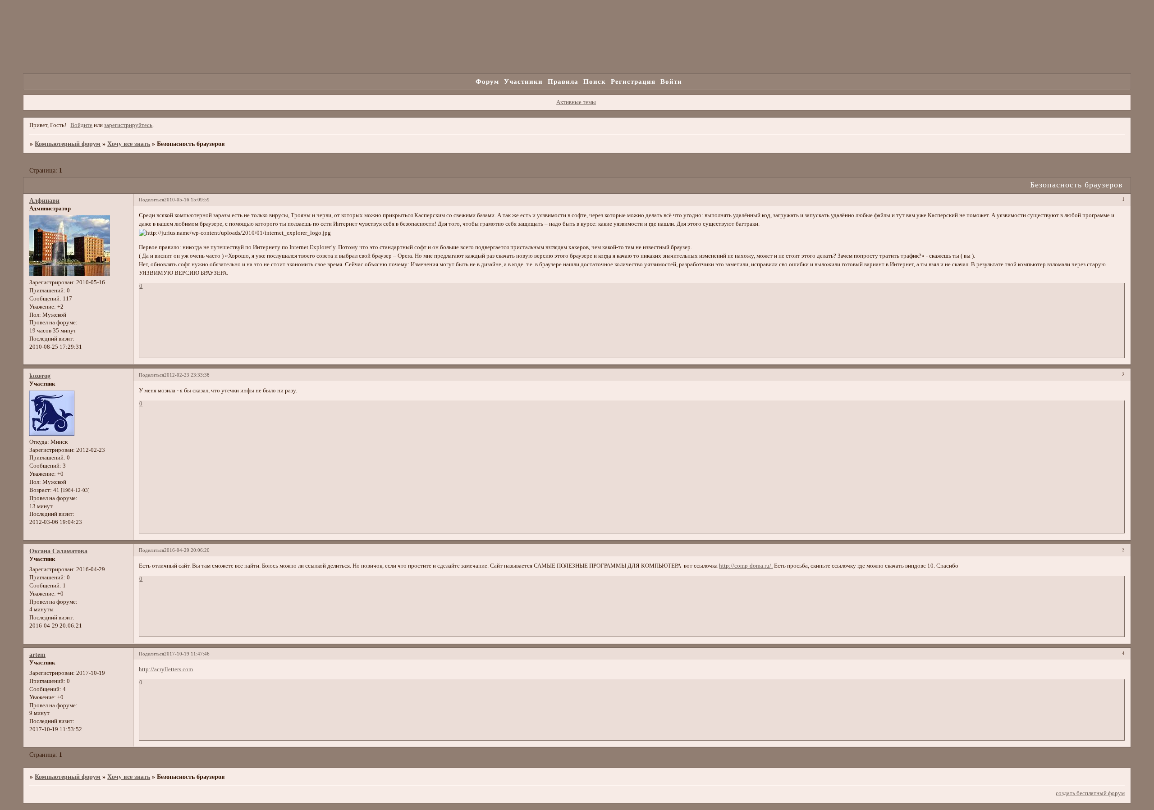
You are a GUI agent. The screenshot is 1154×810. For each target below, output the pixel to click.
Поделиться (151, 199)
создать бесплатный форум (1090, 793)
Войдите (81, 125)
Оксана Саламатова (58, 551)
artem (37, 654)
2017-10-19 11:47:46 (187, 653)
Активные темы (576, 102)
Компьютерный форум (68, 143)
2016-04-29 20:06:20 (187, 550)
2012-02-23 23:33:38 (187, 375)
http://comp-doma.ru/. (746, 566)
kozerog (39, 375)
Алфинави (44, 200)
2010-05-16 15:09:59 (187, 199)
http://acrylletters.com (166, 669)
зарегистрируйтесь (128, 125)
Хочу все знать (128, 143)
